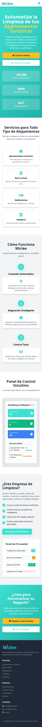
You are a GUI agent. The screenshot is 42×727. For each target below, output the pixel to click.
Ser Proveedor (22, 629)
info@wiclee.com (11, 706)
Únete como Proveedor (18, 531)
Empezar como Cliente (22, 621)
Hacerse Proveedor (22, 63)
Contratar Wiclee (22, 55)
